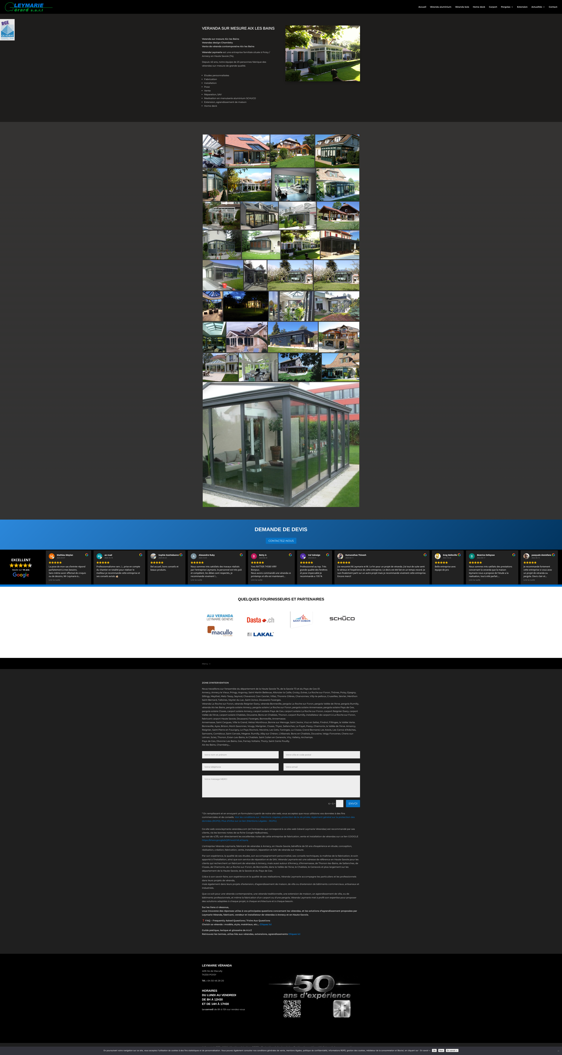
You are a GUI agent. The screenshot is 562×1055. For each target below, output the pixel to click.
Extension (522, 7)
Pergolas (505, 7)
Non (441, 1050)
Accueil (422, 7)
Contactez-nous (281, 540)
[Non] (558, 1050)
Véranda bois (462, 7)
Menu (205, 664)
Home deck (479, 7)
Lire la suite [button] (54, 580)
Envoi (353, 803)
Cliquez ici (266, 924)
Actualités (536, 7)
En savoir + (452, 1050)
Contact (553, 7)
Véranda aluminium (440, 7)
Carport (493, 7)
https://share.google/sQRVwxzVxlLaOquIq (225, 840)
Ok (434, 1050)
